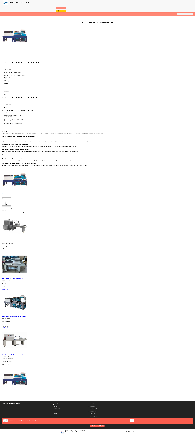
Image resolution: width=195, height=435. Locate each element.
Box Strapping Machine (93, 411)
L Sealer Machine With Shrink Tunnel (9, 240)
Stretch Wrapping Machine (94, 414)
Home (6, 18)
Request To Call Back (5, 396)
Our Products (21, 13)
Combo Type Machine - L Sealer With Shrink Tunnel (12, 354)
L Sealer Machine (8, 20)
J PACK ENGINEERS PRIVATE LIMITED (19, 2)
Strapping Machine (92, 406)
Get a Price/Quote (5, 251)
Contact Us (29, 13)
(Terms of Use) (84, 430)
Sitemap (55, 413)
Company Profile (13, 13)
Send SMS (102, 425)
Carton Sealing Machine (93, 408)
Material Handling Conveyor (94, 409)
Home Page (5, 13)
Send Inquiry (61, 10)
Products (6, 19)
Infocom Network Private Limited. (78, 431)
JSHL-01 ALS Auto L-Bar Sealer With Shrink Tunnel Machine (14, 316)
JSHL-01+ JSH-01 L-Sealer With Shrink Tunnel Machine (12, 278)
